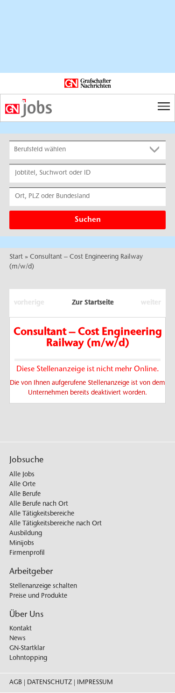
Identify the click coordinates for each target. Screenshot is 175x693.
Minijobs (21, 543)
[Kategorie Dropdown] (156, 150)
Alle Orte (22, 484)
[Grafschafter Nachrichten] (87, 83)
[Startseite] (87, 108)
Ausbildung (25, 533)
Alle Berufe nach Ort (38, 504)
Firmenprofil (27, 553)
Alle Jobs (22, 475)
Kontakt (20, 629)
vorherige (29, 303)
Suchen (88, 220)
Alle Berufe (25, 494)
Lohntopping (28, 658)
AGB (15, 682)
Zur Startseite (93, 303)
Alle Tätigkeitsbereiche (41, 514)
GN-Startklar (27, 648)
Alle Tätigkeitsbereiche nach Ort (55, 524)
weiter (151, 303)
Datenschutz (49, 682)
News (17, 639)
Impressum (95, 682)
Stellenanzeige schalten (43, 586)
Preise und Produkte (38, 596)
